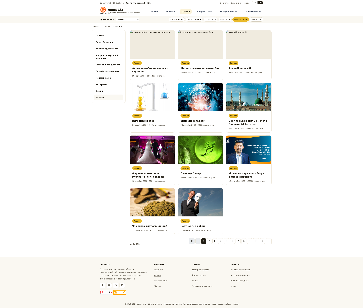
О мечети (224, 3)
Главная (154, 11)
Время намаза (107, 19)
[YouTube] (109, 285)
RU (260, 3)
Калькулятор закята (240, 275)
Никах (233, 286)
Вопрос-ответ (161, 280)
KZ (255, 3)
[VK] (122, 285)
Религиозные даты (239, 280)
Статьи (186, 11)
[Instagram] (115, 285)
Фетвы (157, 286)
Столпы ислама (253, 11)
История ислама (228, 11)
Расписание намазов (240, 269)
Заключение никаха (240, 3)
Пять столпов (199, 275)
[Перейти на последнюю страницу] (269, 241)
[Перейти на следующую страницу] (262, 241)
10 (256, 241)
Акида (195, 280)
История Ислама (200, 269)
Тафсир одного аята (202, 286)
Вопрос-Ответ (204, 11)
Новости (170, 11)
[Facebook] (102, 285)
